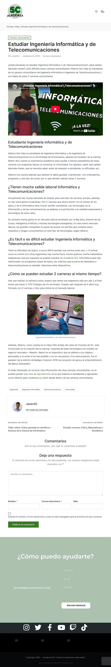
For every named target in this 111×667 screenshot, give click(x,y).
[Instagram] (26, 627)
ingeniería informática (31, 389)
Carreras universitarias (19, 38)
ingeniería (14, 389)
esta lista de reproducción (37, 374)
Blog (17, 27)
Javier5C (31, 404)
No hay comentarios (52, 56)
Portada (10, 27)
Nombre (12, 501)
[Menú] (102, 11)
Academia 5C (70, 258)
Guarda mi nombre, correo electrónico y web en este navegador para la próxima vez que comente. (55, 516)
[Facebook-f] (49, 627)
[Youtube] (61, 627)
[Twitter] (38, 627)
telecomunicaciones (52, 389)
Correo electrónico (52, 501)
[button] (37, 410)
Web (75, 501)
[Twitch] (73, 627)
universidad (70, 389)
